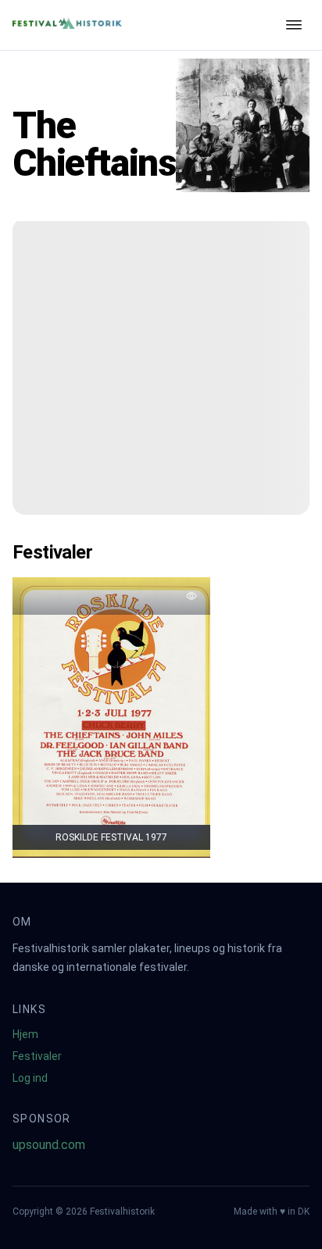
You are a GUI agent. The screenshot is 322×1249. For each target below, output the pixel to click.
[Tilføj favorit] (191, 595)
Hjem (25, 1034)
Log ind (30, 1078)
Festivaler (37, 1056)
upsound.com (49, 1144)
